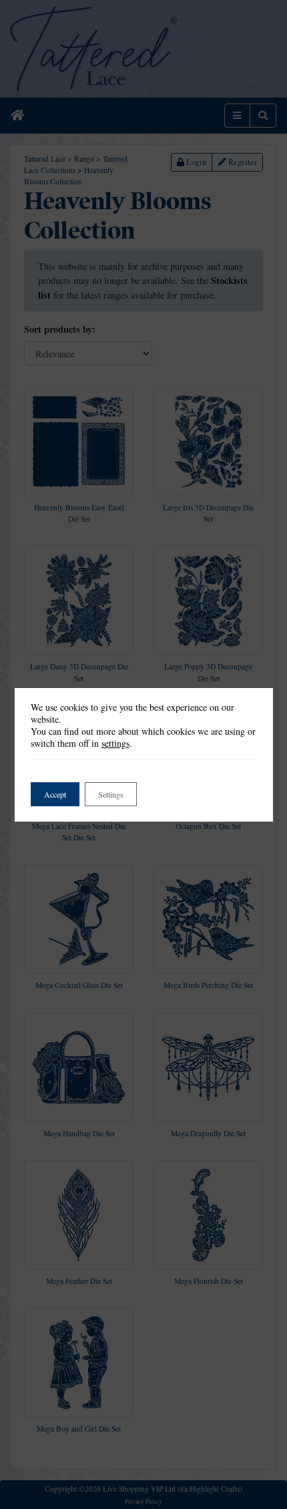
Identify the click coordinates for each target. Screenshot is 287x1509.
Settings (110, 794)
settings (115, 743)
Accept (55, 794)
